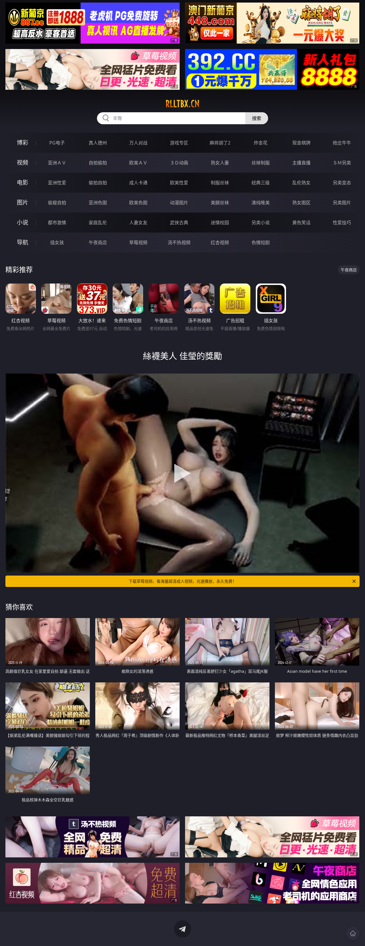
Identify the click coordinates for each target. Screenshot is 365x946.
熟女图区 (301, 202)
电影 (22, 182)
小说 (22, 222)
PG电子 (57, 143)
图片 (22, 202)
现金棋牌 (301, 143)
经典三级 (261, 183)
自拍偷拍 (98, 163)
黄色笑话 (301, 222)
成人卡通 (138, 183)
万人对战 (138, 143)
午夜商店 (98, 242)
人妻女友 (138, 222)
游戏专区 (179, 143)
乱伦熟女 (301, 183)
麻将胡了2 (220, 143)
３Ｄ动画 (179, 163)
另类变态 (342, 183)
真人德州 (98, 143)
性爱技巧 (342, 222)
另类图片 (342, 202)
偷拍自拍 (98, 183)
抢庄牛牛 (342, 143)
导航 (22, 242)
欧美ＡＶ (138, 163)
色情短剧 (261, 242)
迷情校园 (220, 222)
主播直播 (301, 163)
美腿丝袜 (220, 202)
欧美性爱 (179, 183)
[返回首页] (353, 933)
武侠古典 (179, 222)
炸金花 (260, 143)
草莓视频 (138, 242)
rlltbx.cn (182, 103)
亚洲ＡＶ (57, 163)
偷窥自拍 (57, 202)
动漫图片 (179, 202)
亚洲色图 (98, 202)
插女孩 (57, 242)
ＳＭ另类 (342, 163)
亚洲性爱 (57, 183)
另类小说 (261, 222)
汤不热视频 (179, 242)
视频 (22, 162)
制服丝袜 (220, 183)
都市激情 (57, 222)
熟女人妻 (220, 163)
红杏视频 (220, 242)
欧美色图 (138, 202)
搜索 (256, 118)
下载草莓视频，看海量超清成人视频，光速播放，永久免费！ (182, 581)
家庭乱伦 (98, 222)
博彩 (22, 142)
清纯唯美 (261, 202)
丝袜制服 (261, 163)
